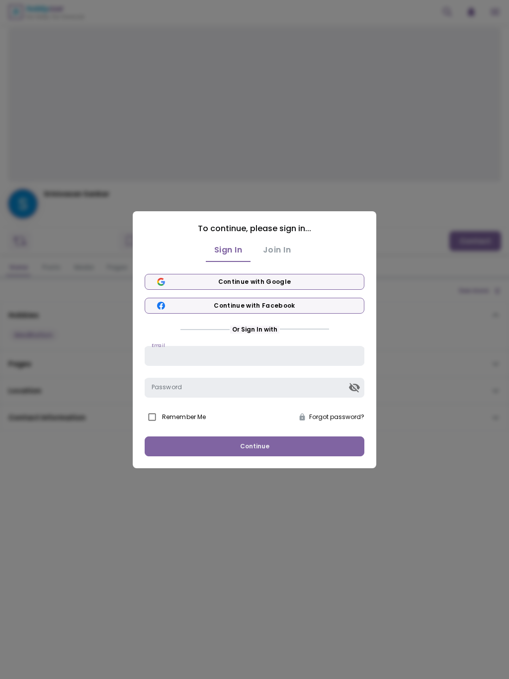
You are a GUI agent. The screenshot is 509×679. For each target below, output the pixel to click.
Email (158, 344)
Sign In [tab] (228, 249)
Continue (254, 446)
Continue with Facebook (254, 305)
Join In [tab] (277, 249)
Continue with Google (254, 281)
